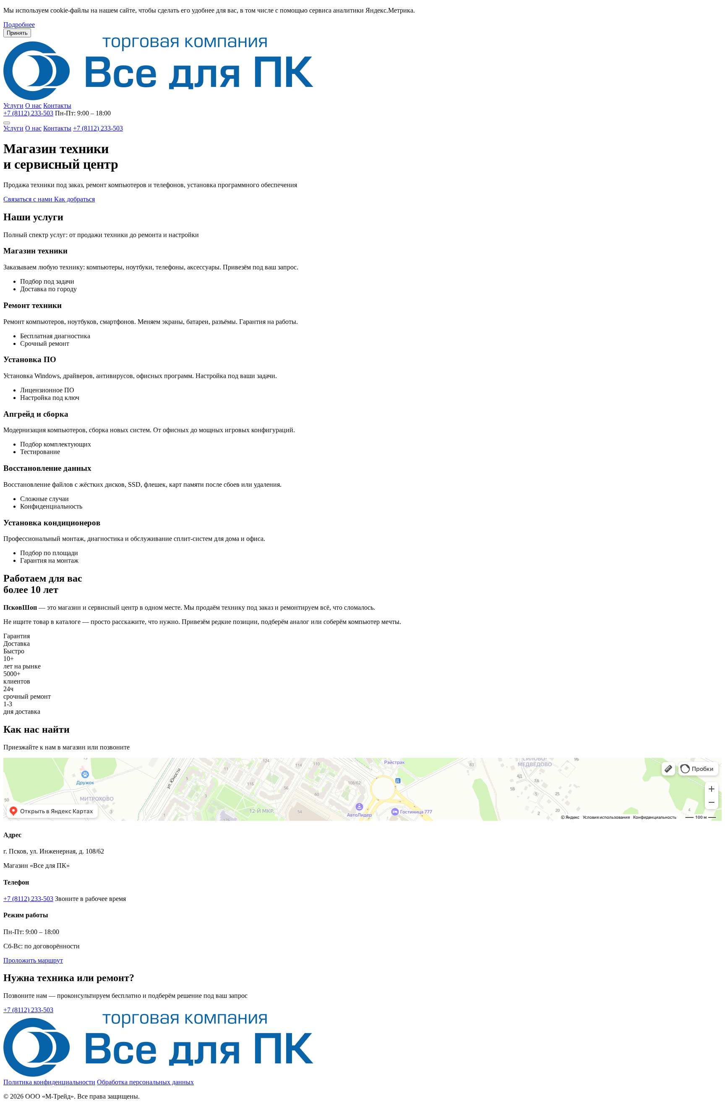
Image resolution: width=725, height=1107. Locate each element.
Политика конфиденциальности (49, 1082)
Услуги (13, 105)
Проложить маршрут (33, 960)
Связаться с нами (28, 199)
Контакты (57, 105)
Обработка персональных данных (145, 1082)
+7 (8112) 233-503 (28, 113)
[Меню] (6, 123)
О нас (33, 105)
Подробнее (19, 24)
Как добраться (74, 199)
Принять (17, 33)
